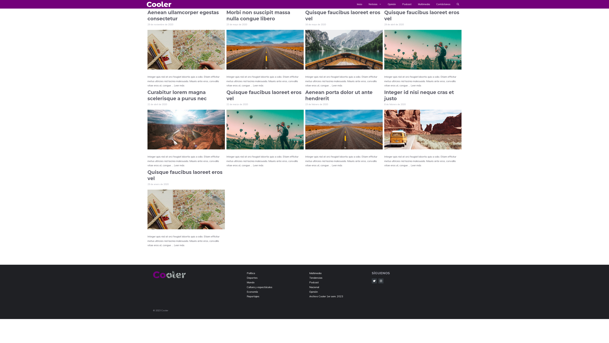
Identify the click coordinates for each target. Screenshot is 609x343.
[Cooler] (159, 4)
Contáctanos (443, 4)
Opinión (392, 4)
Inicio (359, 4)
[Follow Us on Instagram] (380, 280)
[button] (458, 4)
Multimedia (424, 4)
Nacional (314, 287)
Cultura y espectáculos (259, 287)
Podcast (407, 4)
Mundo (251, 282)
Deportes (252, 277)
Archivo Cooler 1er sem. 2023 (326, 296)
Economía (252, 291)
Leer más (179, 85)
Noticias (373, 4)
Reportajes (253, 296)
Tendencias (315, 277)
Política (251, 273)
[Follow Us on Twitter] (374, 280)
